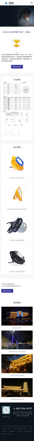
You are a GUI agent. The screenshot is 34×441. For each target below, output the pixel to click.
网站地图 (12, 431)
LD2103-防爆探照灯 (7, 284)
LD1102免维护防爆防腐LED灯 (11, 286)
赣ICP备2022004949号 (20, 428)
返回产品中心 (7, 291)
